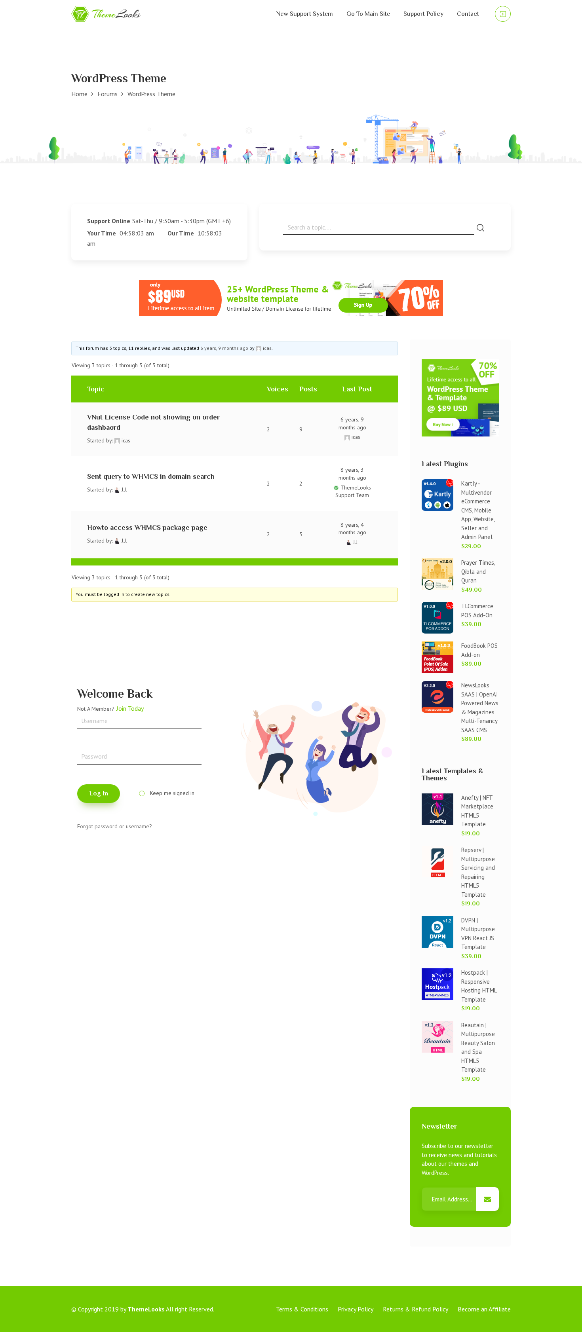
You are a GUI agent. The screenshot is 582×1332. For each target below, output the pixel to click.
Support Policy (423, 13)
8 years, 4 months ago (352, 528)
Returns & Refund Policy (415, 1309)
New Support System (304, 13)
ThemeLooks (146, 1309)
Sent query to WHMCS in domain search (151, 476)
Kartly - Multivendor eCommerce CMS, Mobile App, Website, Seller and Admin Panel (478, 510)
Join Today (130, 708)
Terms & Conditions (302, 1309)
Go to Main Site (368, 13)
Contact (468, 13)
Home (79, 94)
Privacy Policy (355, 1309)
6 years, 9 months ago (224, 348)
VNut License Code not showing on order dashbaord (153, 422)
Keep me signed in (172, 793)
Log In (98, 793)
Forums (107, 94)
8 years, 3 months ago (352, 473)
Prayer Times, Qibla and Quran (478, 571)
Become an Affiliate (484, 1309)
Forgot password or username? (114, 826)
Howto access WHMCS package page (147, 527)
